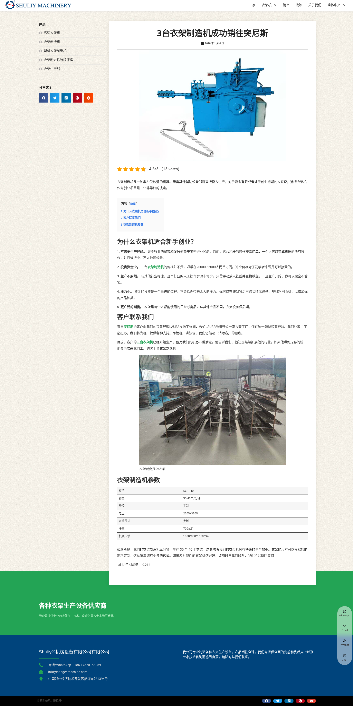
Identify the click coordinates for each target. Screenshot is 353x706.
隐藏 (133, 203)
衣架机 (266, 5)
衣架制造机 (155, 267)
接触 (299, 5)
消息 (286, 5)
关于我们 (314, 5)
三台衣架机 (145, 342)
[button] (43, 98)
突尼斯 (128, 327)
